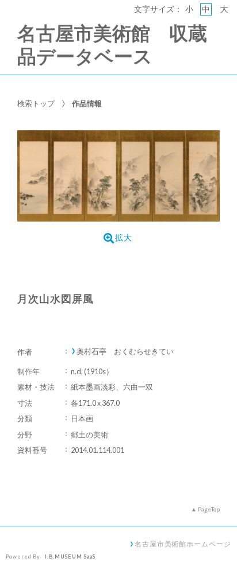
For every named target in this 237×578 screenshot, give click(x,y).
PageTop (209, 509)
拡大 (123, 237)
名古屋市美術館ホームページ (183, 544)
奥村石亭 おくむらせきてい (125, 351)
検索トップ (36, 103)
